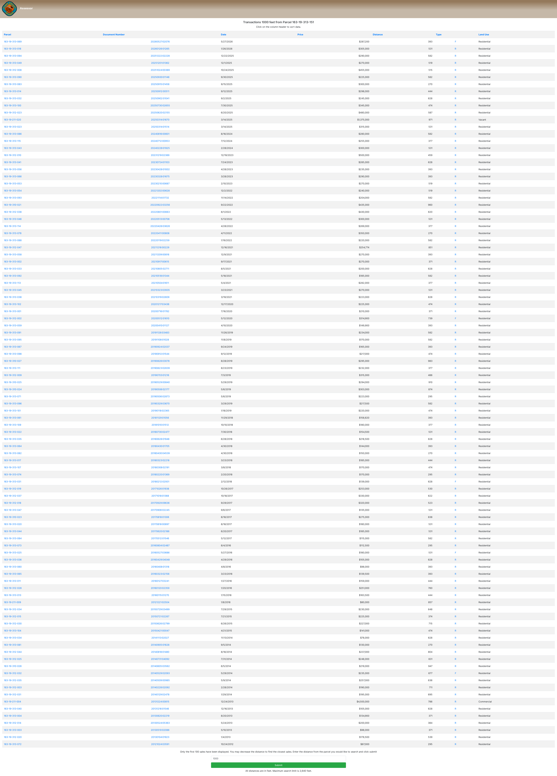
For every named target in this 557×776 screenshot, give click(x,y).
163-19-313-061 (12, 417)
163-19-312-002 (13, 318)
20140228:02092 (160, 687)
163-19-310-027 (12, 360)
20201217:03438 (160, 304)
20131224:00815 (160, 701)
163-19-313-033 (13, 268)
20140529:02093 (160, 673)
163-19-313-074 (12, 474)
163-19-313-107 (12, 467)
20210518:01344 (160, 275)
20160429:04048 (160, 559)
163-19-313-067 (12, 346)
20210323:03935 (160, 290)
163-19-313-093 (13, 197)
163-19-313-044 (13, 531)
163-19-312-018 (12, 502)
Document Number (114, 34)
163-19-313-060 (13, 566)
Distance (378, 34)
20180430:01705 (160, 446)
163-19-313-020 (13, 524)
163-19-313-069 (13, 41)
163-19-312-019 (12, 488)
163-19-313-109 (12, 424)
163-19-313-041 (12, 162)
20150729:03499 (160, 609)
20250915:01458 (160, 84)
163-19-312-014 (12, 722)
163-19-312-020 (13, 737)
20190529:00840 (160, 382)
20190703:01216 (160, 375)
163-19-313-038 (13, 297)
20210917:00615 (160, 261)
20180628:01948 (160, 439)
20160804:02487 (160, 545)
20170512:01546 (160, 538)
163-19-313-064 (13, 446)
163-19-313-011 (12, 580)
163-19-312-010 (12, 155)
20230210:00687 (160, 183)
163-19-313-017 (12, 460)
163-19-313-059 (13, 325)
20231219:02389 (160, 155)
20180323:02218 (160, 460)
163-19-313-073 (12, 545)
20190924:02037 (160, 346)
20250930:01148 (160, 77)
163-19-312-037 (12, 495)
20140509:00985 (160, 680)
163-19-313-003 (13, 729)
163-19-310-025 (13, 382)
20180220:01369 (160, 474)
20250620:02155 (160, 112)
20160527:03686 (160, 552)
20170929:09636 (160, 502)
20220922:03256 (160, 204)
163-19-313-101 (12, 410)
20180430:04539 (160, 453)
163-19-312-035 (13, 680)
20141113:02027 (160, 637)
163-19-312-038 (13, 211)
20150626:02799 (160, 623)
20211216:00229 (160, 247)
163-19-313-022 (13, 431)
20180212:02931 (160, 481)
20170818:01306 (160, 517)
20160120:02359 (160, 588)
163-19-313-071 (12, 396)
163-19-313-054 (13, 190)
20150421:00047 (160, 630)
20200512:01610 (160, 318)
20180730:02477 (160, 431)
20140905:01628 (160, 644)
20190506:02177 (160, 389)
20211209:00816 (160, 254)
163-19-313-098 (13, 353)
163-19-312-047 (12, 247)
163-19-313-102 (12, 304)
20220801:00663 (160, 211)
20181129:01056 (160, 417)
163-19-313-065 (13, 573)
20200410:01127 (160, 325)
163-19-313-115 (12, 140)
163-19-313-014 (12, 91)
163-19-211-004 (12, 701)
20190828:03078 (160, 360)
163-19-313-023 (13, 126)
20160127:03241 (160, 580)
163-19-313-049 (13, 62)
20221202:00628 (160, 190)
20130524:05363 (160, 722)
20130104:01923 (160, 737)
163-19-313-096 (13, 403)
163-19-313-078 (12, 233)
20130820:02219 (160, 715)
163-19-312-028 (13, 588)
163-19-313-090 (13, 77)
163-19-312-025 (13, 659)
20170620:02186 (160, 531)
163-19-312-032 (13, 673)
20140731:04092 (160, 659)
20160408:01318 (160, 566)
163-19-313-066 (13, 176)
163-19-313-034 (13, 637)
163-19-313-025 (13, 552)
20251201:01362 (160, 62)
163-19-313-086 (13, 133)
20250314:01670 (160, 119)
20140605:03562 (160, 666)
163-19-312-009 (13, 375)
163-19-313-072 (12, 744)
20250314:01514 (160, 126)
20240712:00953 (160, 140)
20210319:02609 (160, 297)
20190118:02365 (160, 410)
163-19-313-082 (13, 453)
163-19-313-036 (13, 559)
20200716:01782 (160, 311)
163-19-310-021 (12, 204)
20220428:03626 (160, 226)
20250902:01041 (160, 98)
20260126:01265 (160, 48)
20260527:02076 (160, 41)
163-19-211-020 (12, 119)
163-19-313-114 (12, 226)
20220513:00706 (160, 219)
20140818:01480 (160, 651)
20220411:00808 (160, 233)
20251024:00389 (160, 70)
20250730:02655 (160, 105)
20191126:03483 (160, 332)
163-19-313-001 (12, 311)
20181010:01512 (160, 424)
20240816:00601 (160, 133)
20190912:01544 (160, 353)
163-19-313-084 (13, 538)
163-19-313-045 (13, 290)
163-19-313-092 (13, 275)
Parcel (7, 34)
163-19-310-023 (13, 517)
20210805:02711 (160, 268)
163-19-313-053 (13, 183)
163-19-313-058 (13, 254)
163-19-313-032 (13, 98)
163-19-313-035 (13, 439)
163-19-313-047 (12, 509)
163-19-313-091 (12, 332)
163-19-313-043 (13, 148)
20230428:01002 (160, 169)
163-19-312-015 (12, 616)
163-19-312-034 (13, 609)
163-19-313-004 (13, 715)
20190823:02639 (160, 368)
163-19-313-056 (13, 169)
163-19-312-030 (13, 623)
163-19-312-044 (13, 651)
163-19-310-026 (13, 666)
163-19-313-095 (13, 339)
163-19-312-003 (13, 687)
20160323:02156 (160, 573)
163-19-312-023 (13, 112)
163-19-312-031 (12, 694)
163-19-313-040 (13, 708)
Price (300, 34)
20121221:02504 (160, 602)
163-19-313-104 (12, 630)
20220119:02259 (160, 240)
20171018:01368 (160, 495)
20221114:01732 (160, 197)
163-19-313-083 (13, 84)
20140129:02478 (160, 694)
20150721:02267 (160, 616)
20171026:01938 (160, 488)
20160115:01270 (160, 595)
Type (439, 34)
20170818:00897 (160, 524)
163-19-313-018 (12, 48)
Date (223, 34)
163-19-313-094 (13, 55)
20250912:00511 (160, 91)
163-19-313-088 (13, 240)
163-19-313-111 (12, 368)
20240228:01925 (160, 148)
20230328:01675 (160, 176)
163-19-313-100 (12, 105)
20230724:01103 (160, 162)
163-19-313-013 (12, 595)
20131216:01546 (160, 708)
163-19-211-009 (12, 602)
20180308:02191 (160, 467)
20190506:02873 (160, 396)
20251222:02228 (160, 55)
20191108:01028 (160, 339)
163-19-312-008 (13, 70)
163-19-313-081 (12, 644)
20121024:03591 (160, 744)
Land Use (484, 34)
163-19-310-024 (13, 389)
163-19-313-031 (12, 481)
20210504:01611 (160, 282)
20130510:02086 (160, 729)
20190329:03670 (160, 403)
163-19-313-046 (13, 219)
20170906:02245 (160, 509)
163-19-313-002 (13, 261)
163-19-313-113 (12, 282)
